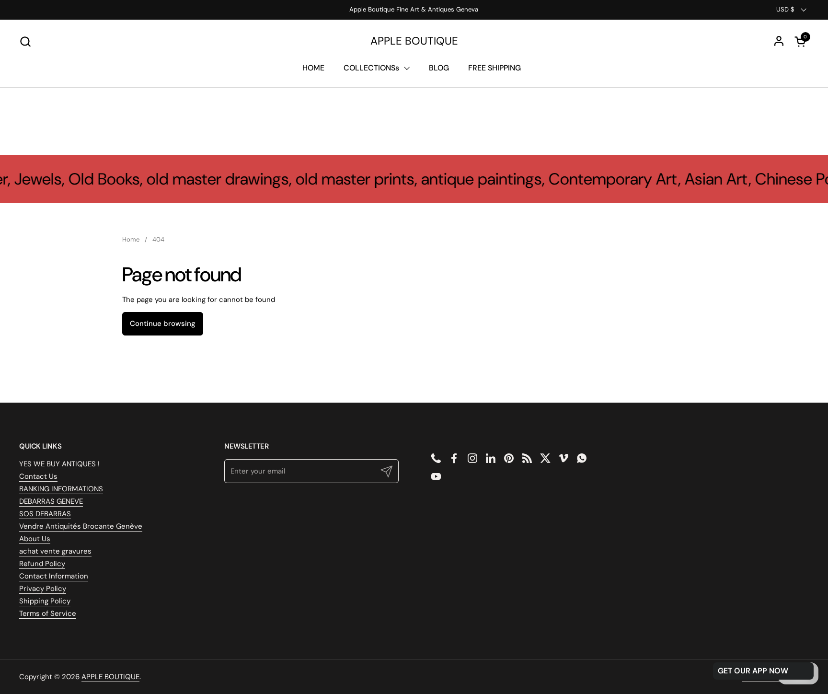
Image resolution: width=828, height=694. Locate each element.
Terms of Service (47, 613)
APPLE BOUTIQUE (414, 41)
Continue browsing (163, 323)
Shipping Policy (44, 601)
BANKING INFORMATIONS (61, 489)
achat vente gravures (55, 551)
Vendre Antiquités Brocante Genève (80, 526)
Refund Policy (42, 563)
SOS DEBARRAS (45, 514)
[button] (25, 41)
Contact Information (53, 576)
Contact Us (38, 476)
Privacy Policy (42, 588)
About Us (34, 539)
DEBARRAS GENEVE (51, 501)
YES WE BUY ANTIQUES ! (59, 464)
